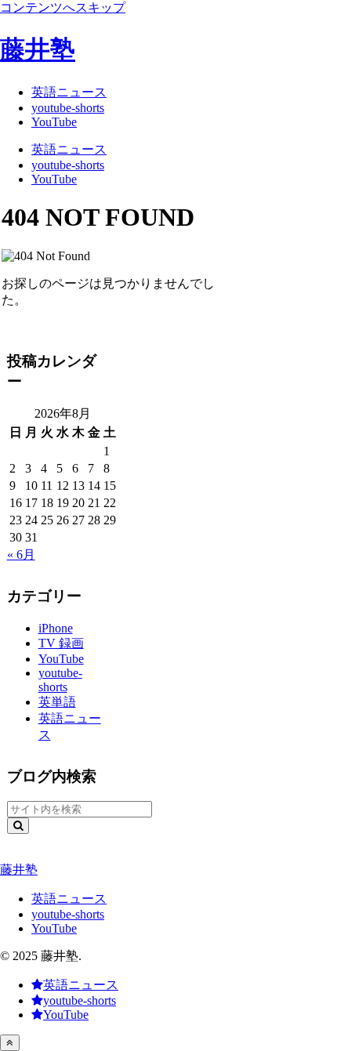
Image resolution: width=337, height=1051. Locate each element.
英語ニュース (69, 898)
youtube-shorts (67, 914)
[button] (18, 825)
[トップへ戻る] (10, 1043)
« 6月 (21, 554)
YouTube (54, 928)
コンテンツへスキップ (62, 7)
